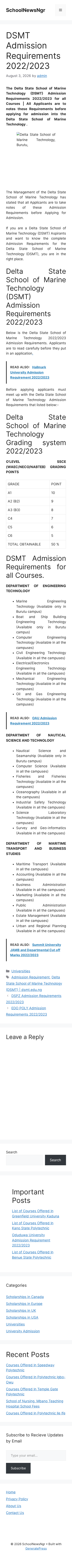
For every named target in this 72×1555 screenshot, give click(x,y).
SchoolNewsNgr (25, 10)
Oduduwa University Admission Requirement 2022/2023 (31, 1240)
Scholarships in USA (22, 1317)
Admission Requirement (30, 977)
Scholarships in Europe (24, 1304)
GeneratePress (36, 1548)
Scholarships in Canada (25, 1297)
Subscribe (18, 1468)
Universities (20, 971)
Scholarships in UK (21, 1311)
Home (11, 1492)
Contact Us (15, 1513)
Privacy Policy (17, 1499)
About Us (13, 1506)
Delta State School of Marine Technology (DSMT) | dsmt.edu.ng (34, 983)
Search (11, 1152)
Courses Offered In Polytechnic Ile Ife (35, 1413)
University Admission (23, 1331)
